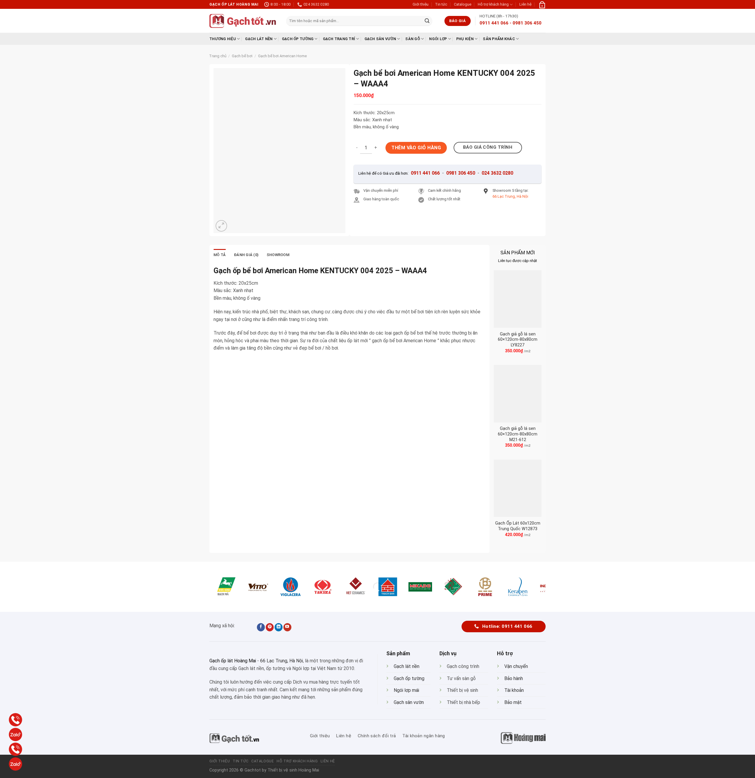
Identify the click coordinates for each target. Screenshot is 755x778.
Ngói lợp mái (406, 690)
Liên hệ (525, 4)
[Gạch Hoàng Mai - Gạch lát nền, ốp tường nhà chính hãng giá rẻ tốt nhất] (243, 21)
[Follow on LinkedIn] (279, 627)
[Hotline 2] (15, 749)
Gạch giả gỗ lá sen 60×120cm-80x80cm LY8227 (517, 340)
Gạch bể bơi (242, 56)
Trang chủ (217, 56)
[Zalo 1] (15, 734)
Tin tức (441, 4)
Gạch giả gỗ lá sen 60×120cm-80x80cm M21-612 (517, 434)
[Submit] (427, 21)
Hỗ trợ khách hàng (493, 4)
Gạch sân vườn (380, 39)
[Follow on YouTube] (287, 627)
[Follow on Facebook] (261, 627)
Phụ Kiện (465, 39)
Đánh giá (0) (246, 255)
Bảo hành (513, 678)
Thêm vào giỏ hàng (416, 147)
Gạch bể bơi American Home (282, 56)
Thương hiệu (222, 39)
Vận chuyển (516, 666)
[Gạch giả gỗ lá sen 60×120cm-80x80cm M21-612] (517, 393)
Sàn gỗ (412, 39)
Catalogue (462, 4)
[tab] (220, 255)
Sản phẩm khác (499, 39)
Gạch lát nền (259, 39)
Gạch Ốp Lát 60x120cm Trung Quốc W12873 (517, 526)
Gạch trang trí (339, 39)
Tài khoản (514, 690)
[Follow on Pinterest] (270, 627)
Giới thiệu (421, 4)
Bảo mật (513, 702)
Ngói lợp (438, 39)
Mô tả (220, 255)
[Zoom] (221, 226)
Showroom (278, 255)
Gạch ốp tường (298, 39)
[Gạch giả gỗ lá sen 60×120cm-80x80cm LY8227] (517, 299)
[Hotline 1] (15, 719)
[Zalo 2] (15, 764)
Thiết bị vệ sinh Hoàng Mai (293, 770)
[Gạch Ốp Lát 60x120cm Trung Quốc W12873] (517, 488)
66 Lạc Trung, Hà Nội (281, 661)
